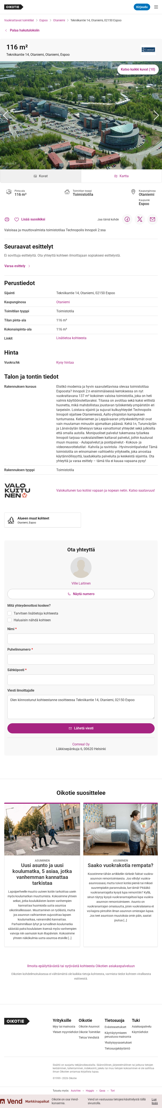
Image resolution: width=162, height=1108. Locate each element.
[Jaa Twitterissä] (140, 219)
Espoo (43, 20)
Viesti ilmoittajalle (20, 690)
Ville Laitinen (81, 583)
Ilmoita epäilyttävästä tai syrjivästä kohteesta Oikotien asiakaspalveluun (81, 966)
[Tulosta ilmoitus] (7, 219)
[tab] (40, 176)
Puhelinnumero (20, 649)
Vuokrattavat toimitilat (19, 20)
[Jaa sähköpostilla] (152, 219)
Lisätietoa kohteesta (71, 338)
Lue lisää (155, 1101)
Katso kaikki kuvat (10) (138, 69)
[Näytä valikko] (156, 7)
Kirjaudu (142, 7)
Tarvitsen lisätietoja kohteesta (36, 613)
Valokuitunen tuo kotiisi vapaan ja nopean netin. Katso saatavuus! (105, 490)
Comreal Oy (81, 744)
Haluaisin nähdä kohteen (32, 620)
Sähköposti (17, 670)
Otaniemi (59, 20)
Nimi (12, 629)
